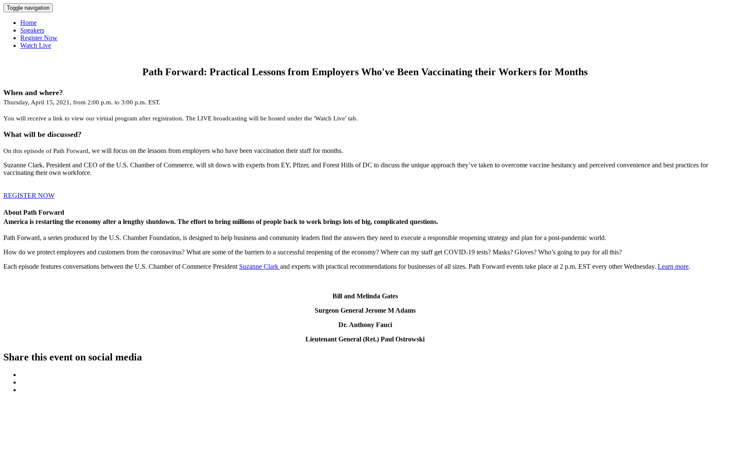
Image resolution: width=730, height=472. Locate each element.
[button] (28, 195)
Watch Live (35, 45)
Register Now (38, 37)
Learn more (673, 266)
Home (28, 22)
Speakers (32, 30)
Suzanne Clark (259, 266)
